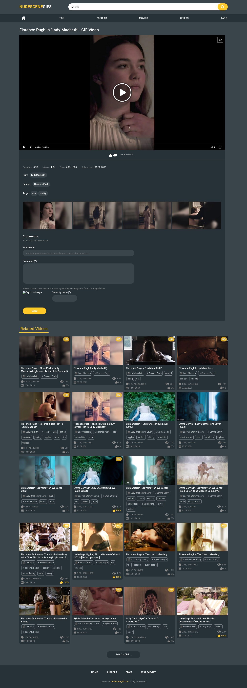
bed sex (183, 379)
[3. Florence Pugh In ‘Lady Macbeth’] (147, 215)
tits (64, 437)
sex (137, 379)
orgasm (137, 565)
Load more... (123, 654)
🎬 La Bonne (28, 562)
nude (57, 437)
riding (130, 379)
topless (26, 443)
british (63, 432)
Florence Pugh (41, 184)
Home (23, 18)
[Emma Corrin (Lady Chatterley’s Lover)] (149, 470)
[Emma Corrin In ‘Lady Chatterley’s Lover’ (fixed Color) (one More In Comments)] (202, 470)
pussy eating (151, 565)
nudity (43, 193)
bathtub (131, 498)
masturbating (186, 437)
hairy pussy (133, 504)
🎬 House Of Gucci (83, 562)
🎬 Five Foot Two (188, 626)
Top (61, 18)
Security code (60, 292)
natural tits (80, 437)
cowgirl (168, 373)
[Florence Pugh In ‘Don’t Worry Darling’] (149, 537)
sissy (130, 632)
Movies (143, 18)
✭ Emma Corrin (162, 432)
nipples (48, 437)
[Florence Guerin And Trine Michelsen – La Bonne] (44, 601)
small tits (162, 437)
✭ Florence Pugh (49, 376)
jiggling (37, 437)
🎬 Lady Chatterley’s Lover (87, 496)
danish (46, 568)
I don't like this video (115, 155)
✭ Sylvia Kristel (110, 623)
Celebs (184, 18)
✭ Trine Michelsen (31, 568)
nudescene (35, 6)
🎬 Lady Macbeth (30, 376)
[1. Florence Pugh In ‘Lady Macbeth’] (47, 215)
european (27, 437)
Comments (30, 236)
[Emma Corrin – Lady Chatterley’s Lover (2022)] (149, 406)
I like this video (110, 155)
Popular (101, 18)
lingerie (78, 568)
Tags (224, 18)
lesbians (56, 568)
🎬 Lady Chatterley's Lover (140, 432)
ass (34, 193)
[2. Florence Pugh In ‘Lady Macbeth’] (97, 215)
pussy (49, 573)
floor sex (161, 498)
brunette (194, 379)
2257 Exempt (148, 672)
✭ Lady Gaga (102, 562)
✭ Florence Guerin (46, 562)
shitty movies (194, 501)
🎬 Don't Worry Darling (138, 559)
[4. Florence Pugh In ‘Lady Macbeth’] (196, 215)
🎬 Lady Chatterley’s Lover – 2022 (38, 496)
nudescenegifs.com (120, 681)
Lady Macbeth (38, 175)
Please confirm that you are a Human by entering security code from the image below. (64, 288)
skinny (151, 437)
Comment (28, 261)
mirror (199, 437)
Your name (28, 247)
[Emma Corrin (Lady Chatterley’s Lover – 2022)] (44, 470)
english (150, 498)
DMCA (129, 672)
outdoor (141, 437)
